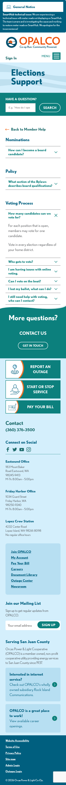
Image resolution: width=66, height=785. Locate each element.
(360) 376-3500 (20, 429)
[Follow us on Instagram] (28, 450)
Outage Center (22, 580)
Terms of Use (13, 746)
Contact (14, 423)
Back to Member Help (28, 129)
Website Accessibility (17, 740)
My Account (19, 557)
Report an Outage (40, 369)
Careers (17, 569)
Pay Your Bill (40, 407)
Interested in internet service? (30, 684)
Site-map (11, 759)
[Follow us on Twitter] (14, 450)
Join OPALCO (21, 551)
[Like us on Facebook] (8, 450)
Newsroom (18, 586)
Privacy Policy (13, 753)
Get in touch (33, 345)
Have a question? (21, 99)
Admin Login (13, 765)
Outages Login (14, 771)
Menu (46, 56)
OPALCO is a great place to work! (30, 718)
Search (49, 107)
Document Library (24, 574)
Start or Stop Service (40, 389)
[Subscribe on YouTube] (21, 450)
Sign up (48, 625)
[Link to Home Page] (33, 43)
